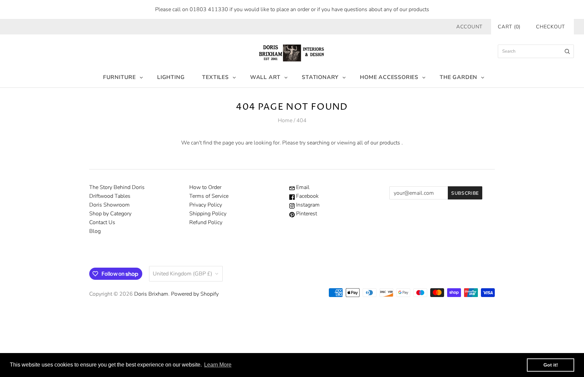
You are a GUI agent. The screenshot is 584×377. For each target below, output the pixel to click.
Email (302, 187)
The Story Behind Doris (117, 187)
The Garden (458, 77)
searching (318, 142)
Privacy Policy (205, 205)
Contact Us (102, 222)
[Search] (567, 51)
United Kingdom (182, 273)
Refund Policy (205, 222)
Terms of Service (208, 196)
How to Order (205, 187)
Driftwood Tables (109, 196)
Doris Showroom (109, 205)
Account (469, 26)
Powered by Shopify (195, 294)
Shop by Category (110, 213)
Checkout (550, 26)
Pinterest (306, 213)
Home (285, 120)
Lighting (171, 77)
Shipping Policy (207, 213)
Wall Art (265, 77)
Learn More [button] (218, 365)
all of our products (378, 142)
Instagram (307, 205)
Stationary (320, 77)
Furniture (119, 77)
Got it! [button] (550, 365)
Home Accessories (389, 77)
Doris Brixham (151, 294)
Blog (95, 231)
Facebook (307, 196)
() (509, 26)
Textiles (215, 77)
